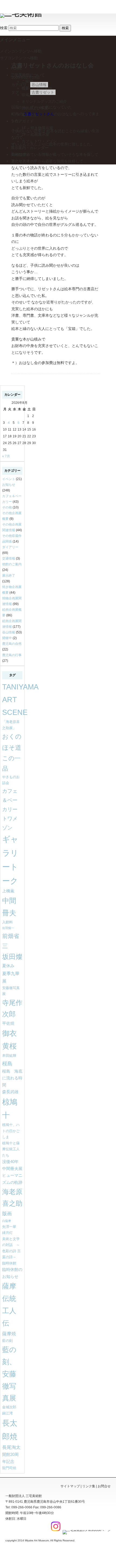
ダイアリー (10, 547)
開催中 (7, 638)
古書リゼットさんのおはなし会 (52, 65)
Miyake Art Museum (37, 1540)
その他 (7, 507)
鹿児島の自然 (12, 644)
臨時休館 (9, 1263)
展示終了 (8, 575)
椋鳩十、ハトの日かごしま (11, 1131)
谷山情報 (39, 84)
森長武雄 (10, 1092)
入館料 (7, 922)
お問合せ (104, 1486)
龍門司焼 (9, 1468)
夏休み (8, 966)
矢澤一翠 (9, 1227)
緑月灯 (7, 1233)
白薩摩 (6, 1220)
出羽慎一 (8, 928)
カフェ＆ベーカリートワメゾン (10, 809)
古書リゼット (43, 92)
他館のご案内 (12, 564)
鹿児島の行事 (12, 655)
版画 (7, 1213)
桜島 (7, 1063)
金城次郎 (9, 1407)
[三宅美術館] (21, 13)
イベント (8, 479)
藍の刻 (7, 1341)
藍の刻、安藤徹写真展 (9, 1374)
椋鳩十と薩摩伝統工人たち (11, 1149)
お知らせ (8, 485)
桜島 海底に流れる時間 (12, 1078)
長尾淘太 (11, 1447)
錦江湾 (7, 1413)
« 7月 (6, 456)
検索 (4, 28)
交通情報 (8, 558)
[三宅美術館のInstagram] (55, 1530)
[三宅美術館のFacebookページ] (86, 1530)
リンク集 (88, 1486)
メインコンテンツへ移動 (21, 51)
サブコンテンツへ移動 (19, 58)
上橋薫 (8, 891)
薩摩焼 (9, 1333)
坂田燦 (12, 956)
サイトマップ (70, 1486)
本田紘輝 (9, 1055)
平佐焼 (8, 1023)
